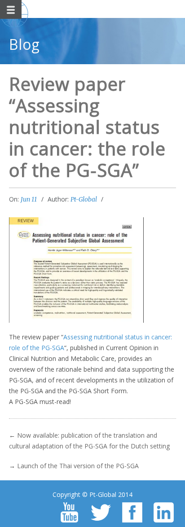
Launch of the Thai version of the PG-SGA (78, 465)
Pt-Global (83, 199)
